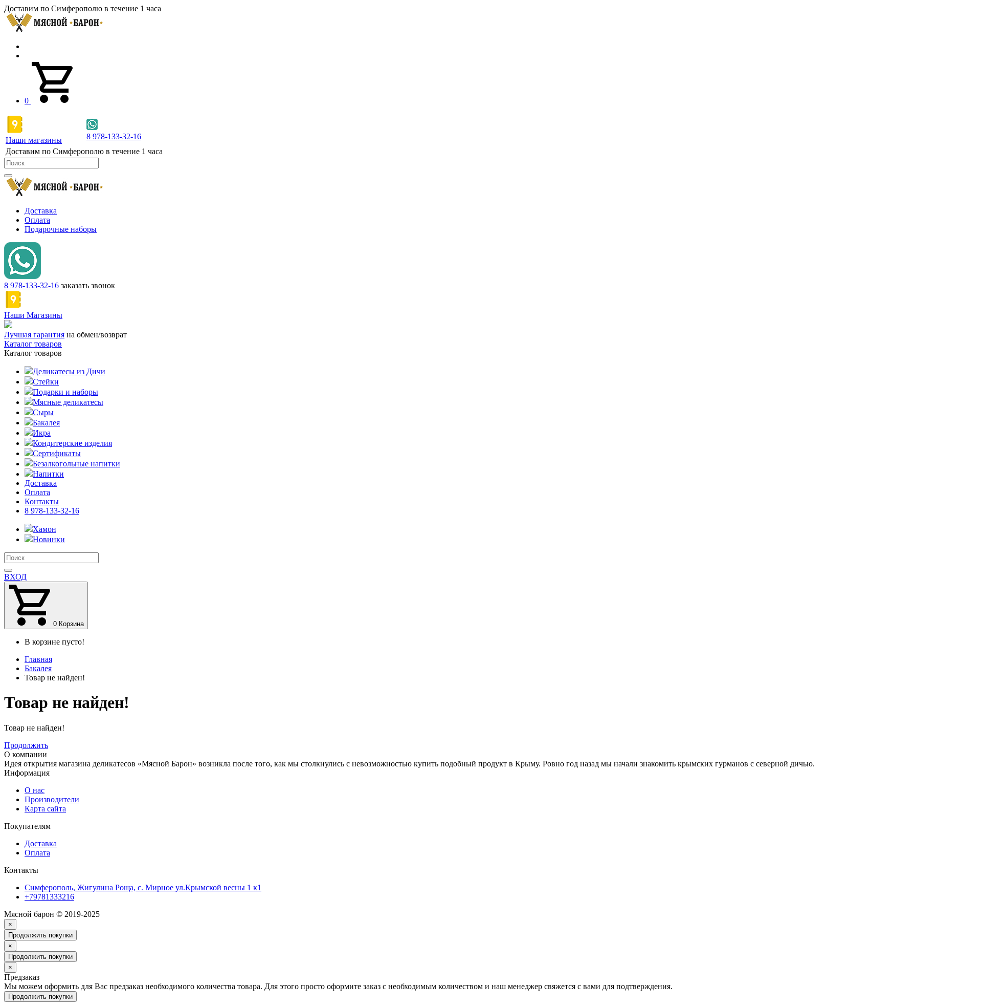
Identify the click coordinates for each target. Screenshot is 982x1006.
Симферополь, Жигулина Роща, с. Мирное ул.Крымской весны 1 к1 (143, 887)
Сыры (43, 412)
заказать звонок (88, 285)
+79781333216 (49, 896)
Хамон (44, 529)
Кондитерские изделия (72, 443)
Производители (52, 799)
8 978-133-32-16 (31, 285)
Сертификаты (57, 453)
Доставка (41, 210)
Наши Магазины (33, 315)
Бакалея (46, 422)
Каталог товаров (33, 343)
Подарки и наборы (65, 392)
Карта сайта (45, 808)
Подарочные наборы (61, 229)
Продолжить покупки (40, 935)
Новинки (49, 539)
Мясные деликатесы (68, 402)
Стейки (46, 381)
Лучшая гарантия (34, 334)
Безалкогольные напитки (76, 463)
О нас (34, 790)
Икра (42, 433)
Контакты (42, 501)
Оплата (37, 220)
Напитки (48, 473)
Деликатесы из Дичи (69, 371)
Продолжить (26, 745)
